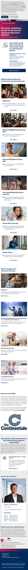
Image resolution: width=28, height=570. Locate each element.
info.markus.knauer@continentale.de (14, 509)
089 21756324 (8, 507)
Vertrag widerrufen (19, 567)
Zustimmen (4, 17)
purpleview (9, 540)
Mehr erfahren (13, 110)
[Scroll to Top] (25, 565)
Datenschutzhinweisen (10, 11)
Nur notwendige (14, 17)
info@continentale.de (19, 565)
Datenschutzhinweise (12, 14)
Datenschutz (14, 9)
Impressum (3, 14)
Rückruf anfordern (13, 468)
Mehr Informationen (14, 70)
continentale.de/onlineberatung (8, 546)
